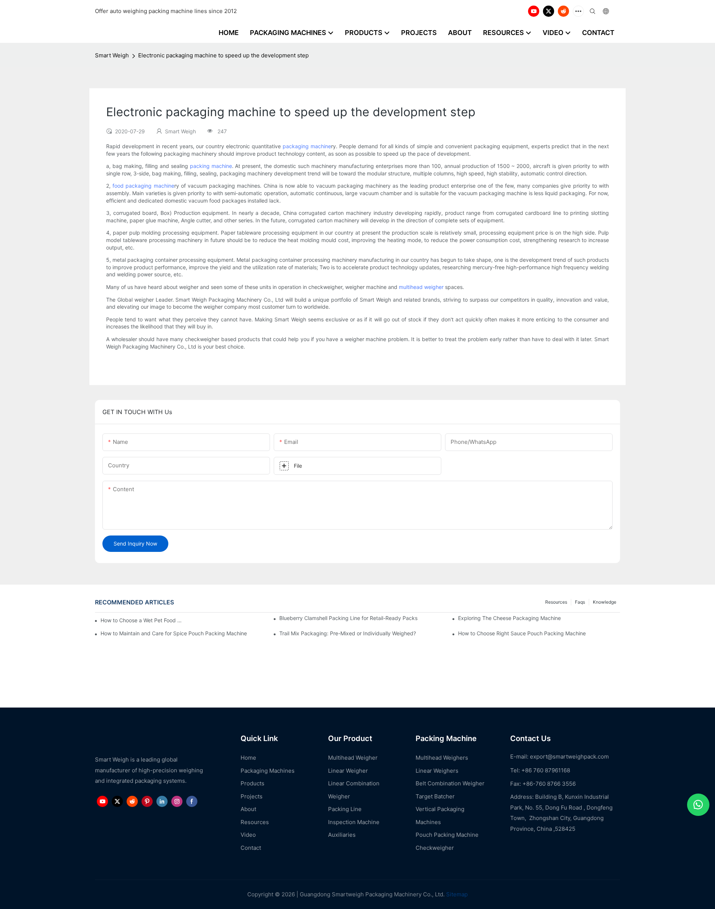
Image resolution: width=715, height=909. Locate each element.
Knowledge (604, 602)
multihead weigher (421, 287)
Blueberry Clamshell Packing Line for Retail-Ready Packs (348, 618)
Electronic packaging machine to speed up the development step (223, 55)
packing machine (211, 166)
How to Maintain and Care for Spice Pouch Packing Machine (174, 633)
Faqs (580, 602)
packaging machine (307, 146)
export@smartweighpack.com (569, 756)
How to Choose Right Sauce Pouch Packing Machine (522, 633)
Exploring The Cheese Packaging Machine (509, 618)
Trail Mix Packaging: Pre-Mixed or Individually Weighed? (347, 633)
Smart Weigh (112, 55)
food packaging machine (143, 185)
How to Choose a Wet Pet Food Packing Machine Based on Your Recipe (142, 620)
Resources (556, 602)
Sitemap (456, 894)
